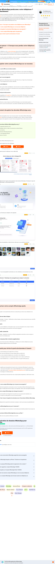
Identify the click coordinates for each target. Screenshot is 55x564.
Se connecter (50, 4)
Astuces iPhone (16, 486)
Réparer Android (10, 489)
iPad (12, 493)
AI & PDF (32, 4)
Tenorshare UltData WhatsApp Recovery (16, 370)
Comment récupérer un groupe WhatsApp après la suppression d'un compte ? (45, 50)
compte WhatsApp (12, 51)
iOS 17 (25, 489)
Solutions (36, 4)
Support (41, 4)
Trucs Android (19, 489)
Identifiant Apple (33, 489)
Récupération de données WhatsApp (44, 24)
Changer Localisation (27, 486)
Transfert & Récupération (19, 4)
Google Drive (8, 95)
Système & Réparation (11, 4)
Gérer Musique (18, 493)
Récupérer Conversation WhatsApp (45, 32)
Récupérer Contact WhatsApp (44, 36)
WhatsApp (8, 486)
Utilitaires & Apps (27, 4)
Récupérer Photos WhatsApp (44, 34)
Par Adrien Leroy (46, 11)
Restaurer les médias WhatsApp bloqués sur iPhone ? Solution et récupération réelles (45, 46)
